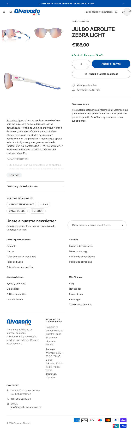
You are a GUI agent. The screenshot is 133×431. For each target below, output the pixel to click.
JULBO (44, 202)
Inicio (72, 21)
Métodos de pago (77, 251)
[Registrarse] (120, 225)
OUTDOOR (82, 21)
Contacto (11, 246)
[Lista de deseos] (121, 11)
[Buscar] (10, 11)
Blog (70, 283)
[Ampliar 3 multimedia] (31, 79)
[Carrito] (128, 11)
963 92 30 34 (23, 398)
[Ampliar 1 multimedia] (15, 32)
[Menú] (3, 12)
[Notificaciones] (114, 11)
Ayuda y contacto (15, 283)
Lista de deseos (14, 299)
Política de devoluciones (81, 256)
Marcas (10, 251)
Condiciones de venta (79, 304)
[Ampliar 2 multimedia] (47, 32)
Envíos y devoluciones (80, 246)
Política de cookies (16, 294)
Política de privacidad (79, 261)
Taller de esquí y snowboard (21, 256)
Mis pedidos (12, 288)
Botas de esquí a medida (19, 267)
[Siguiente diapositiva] (120, 208)
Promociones (75, 294)
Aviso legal (74, 299)
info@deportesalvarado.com (26, 406)
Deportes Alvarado (22, 423)
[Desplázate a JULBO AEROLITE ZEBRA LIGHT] (125, 207)
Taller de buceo (14, 261)
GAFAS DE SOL (17, 208)
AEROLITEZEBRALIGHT (21, 202)
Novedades (74, 288)
